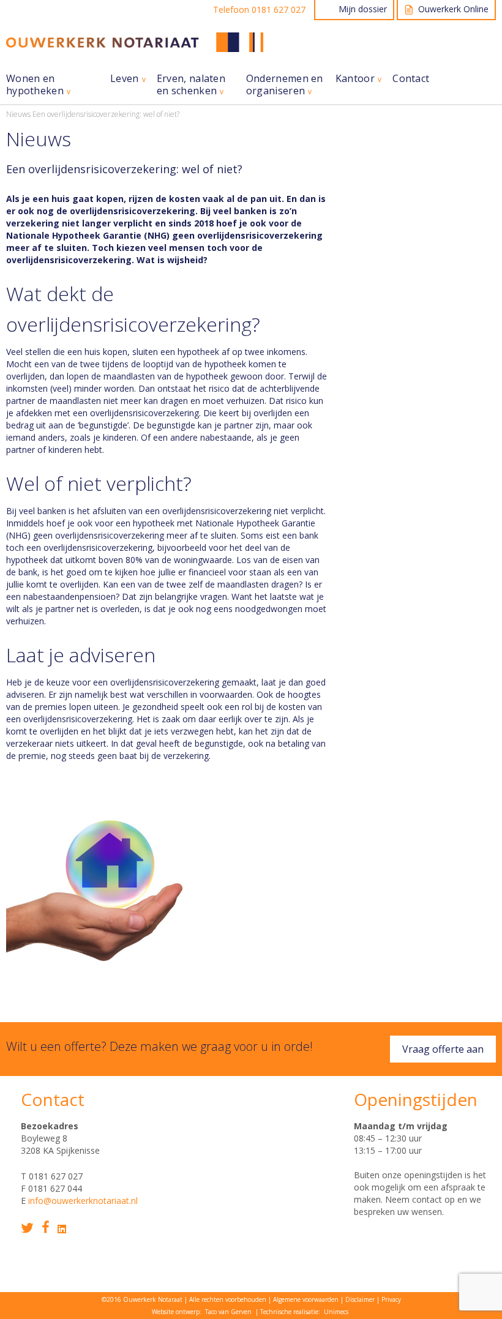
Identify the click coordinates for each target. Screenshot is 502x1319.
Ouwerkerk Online (453, 9)
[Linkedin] (62, 1229)
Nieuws (18, 114)
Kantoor (355, 78)
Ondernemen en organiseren (284, 84)
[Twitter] (27, 1228)
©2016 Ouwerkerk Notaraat (142, 1299)
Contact (410, 78)
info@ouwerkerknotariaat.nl (83, 1200)
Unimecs (336, 1311)
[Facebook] (45, 1226)
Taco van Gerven (228, 1311)
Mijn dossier (363, 9)
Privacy (391, 1299)
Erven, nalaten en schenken (191, 84)
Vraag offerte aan (443, 1049)
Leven (124, 78)
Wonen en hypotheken (35, 84)
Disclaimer (360, 1299)
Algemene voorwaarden (306, 1299)
